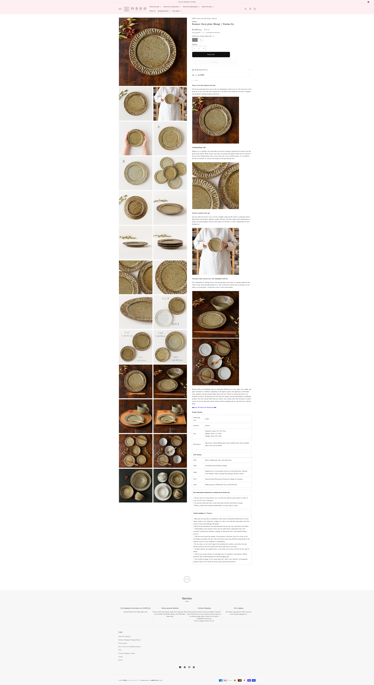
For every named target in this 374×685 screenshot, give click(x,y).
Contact (120, 657)
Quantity (194, 44)
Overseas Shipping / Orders (126, 653)
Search (120, 660)
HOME (194, 18)
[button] (120, 9)
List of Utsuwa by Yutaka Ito (204, 407)
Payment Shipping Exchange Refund (129, 640)
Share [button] (196, 80)
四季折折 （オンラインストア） (131, 680)
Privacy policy (122, 643)
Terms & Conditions (124, 636)
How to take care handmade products (129, 646)
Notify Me (211, 54)
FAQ (119, 650)
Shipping (203, 32)
